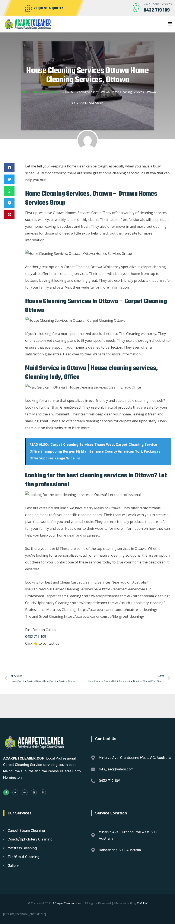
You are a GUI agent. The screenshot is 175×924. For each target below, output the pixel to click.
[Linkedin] (34, 792)
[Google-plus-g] (25, 792)
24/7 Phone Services (158, 4)
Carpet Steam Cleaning (46, 92)
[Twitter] (15, 792)
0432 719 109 (157, 10)
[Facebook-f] (6, 792)
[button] (9, 167)
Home (23, 92)
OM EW (142, 903)
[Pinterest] (43, 792)
